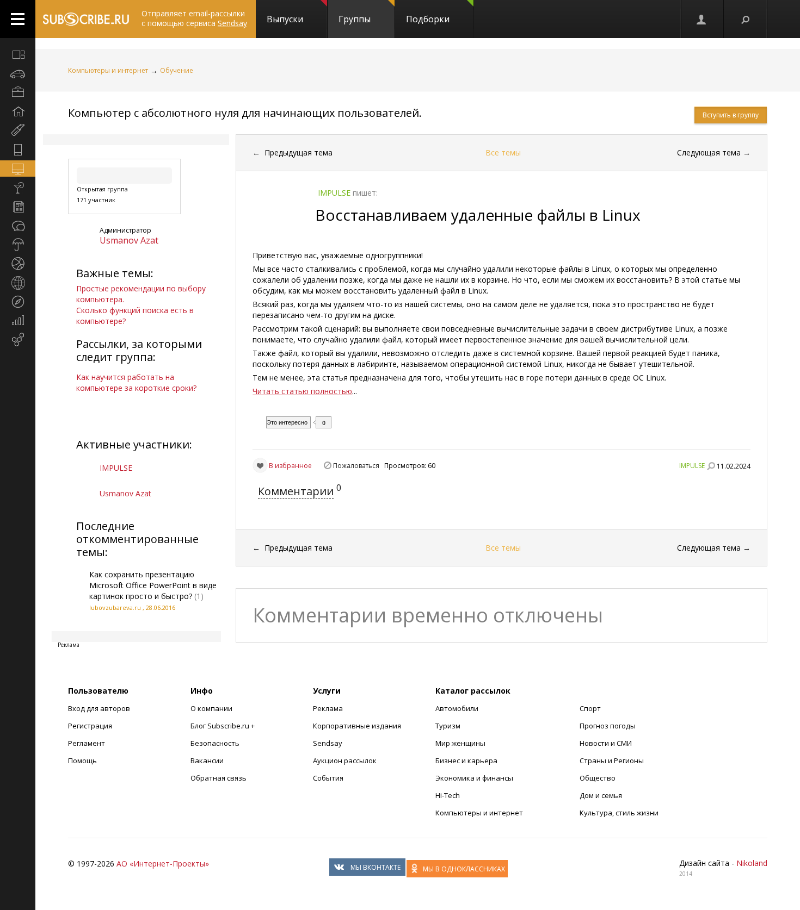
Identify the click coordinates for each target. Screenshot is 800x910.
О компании (211, 708)
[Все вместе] (17, 54)
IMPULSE (116, 468)
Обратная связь (218, 778)
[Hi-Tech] (17, 149)
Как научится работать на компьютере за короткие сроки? (136, 382)
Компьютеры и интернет (108, 70)
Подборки (428, 19)
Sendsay (327, 743)
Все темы (503, 152)
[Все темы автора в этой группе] (710, 466)
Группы (355, 19)
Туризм (447, 726)
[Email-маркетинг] (17, 340)
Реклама (328, 708)
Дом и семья (601, 795)
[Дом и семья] (17, 111)
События (328, 778)
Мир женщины (460, 743)
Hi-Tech (447, 795)
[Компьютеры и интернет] (17, 168)
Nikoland (751, 863)
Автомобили (456, 708)
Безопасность (214, 743)
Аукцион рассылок (345, 760)
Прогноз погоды (608, 726)
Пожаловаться (356, 465)
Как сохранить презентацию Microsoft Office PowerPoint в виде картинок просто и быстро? (153, 585)
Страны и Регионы (612, 760)
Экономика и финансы (474, 778)
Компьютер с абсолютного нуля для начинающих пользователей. (245, 112)
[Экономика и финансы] (17, 321)
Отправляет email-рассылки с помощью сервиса (194, 18)
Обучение (176, 70)
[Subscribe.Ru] (85, 19)
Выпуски (285, 19)
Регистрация (90, 726)
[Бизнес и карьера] (17, 92)
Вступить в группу (731, 115)
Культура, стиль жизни (619, 813)
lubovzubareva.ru (115, 607)
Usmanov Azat (129, 240)
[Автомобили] (17, 73)
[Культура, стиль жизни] (17, 187)
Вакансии (207, 760)
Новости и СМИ (606, 743)
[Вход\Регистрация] (702, 19)
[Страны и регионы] (17, 283)
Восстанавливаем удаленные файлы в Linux (478, 214)
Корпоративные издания (357, 726)
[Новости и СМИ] (17, 206)
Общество (598, 778)
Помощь (82, 760)
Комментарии (296, 491)
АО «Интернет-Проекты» (162, 863)
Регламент (86, 743)
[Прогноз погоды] (17, 244)
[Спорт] (17, 263)
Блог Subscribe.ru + (223, 726)
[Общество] (17, 225)
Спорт (590, 708)
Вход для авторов (99, 708)
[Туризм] (17, 302)
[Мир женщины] (17, 130)
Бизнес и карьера (466, 760)
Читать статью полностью (302, 391)
